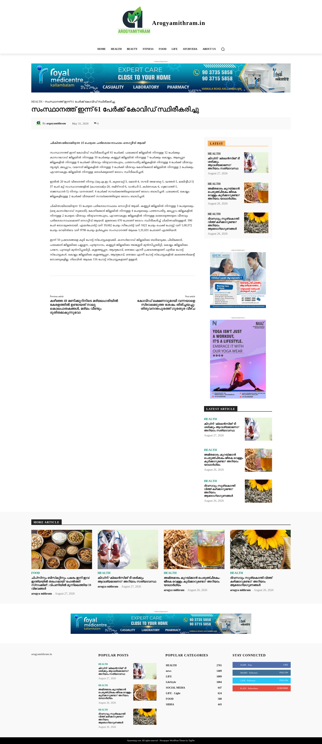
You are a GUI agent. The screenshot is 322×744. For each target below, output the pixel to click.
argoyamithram (56, 123)
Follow (284, 672)
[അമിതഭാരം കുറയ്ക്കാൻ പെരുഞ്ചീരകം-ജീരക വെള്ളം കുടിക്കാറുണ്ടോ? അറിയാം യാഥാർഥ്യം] (256, 192)
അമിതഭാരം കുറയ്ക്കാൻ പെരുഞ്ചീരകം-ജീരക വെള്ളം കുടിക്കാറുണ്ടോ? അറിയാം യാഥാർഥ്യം (223, 459)
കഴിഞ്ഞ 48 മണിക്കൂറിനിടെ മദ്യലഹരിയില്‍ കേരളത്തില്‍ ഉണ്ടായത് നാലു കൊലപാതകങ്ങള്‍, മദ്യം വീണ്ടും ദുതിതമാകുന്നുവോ (84, 306)
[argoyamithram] (39, 123)
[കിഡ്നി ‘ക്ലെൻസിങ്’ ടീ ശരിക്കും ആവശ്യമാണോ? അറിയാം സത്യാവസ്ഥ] (256, 162)
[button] (222, 49)
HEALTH (36, 101)
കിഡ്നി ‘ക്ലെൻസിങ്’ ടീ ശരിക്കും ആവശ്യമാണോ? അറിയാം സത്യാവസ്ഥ (221, 427)
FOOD (35, 572)
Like (285, 665)
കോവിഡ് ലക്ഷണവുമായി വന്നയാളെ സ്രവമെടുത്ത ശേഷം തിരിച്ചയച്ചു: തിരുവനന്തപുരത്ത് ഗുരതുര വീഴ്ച (166, 304)
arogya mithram (41, 593)
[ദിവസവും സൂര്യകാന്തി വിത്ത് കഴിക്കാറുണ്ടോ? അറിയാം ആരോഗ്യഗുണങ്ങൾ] (256, 223)
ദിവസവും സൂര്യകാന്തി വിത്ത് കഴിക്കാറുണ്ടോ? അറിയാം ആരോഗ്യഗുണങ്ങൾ (251, 581)
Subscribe (282, 688)
